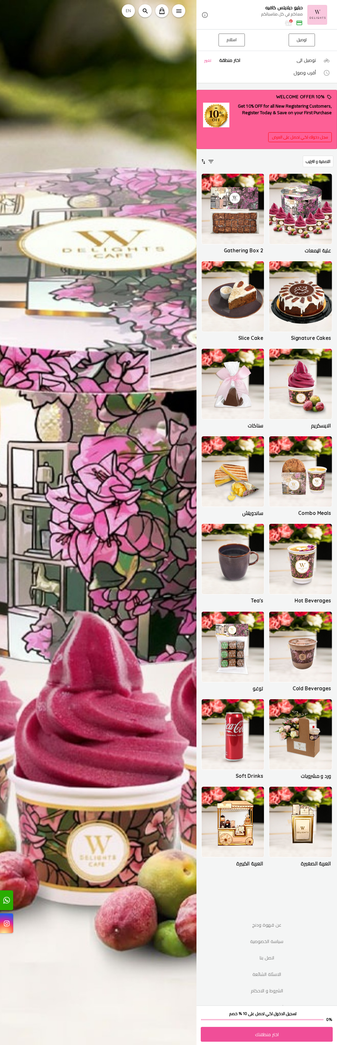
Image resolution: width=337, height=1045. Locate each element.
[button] (266, 15)
